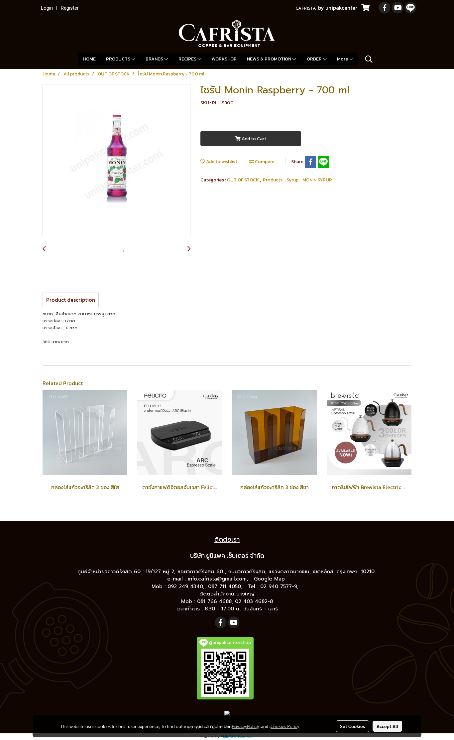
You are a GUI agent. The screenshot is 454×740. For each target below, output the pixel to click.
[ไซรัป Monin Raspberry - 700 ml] (116, 160)
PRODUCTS (118, 58)
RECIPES (187, 58)
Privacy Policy (245, 726)
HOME (89, 58)
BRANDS (155, 58)
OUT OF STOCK (243, 179)
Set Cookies (352, 726)
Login (47, 8)
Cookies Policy (285, 726)
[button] (369, 59)
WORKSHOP (224, 58)
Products (273, 179)
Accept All (387, 726)
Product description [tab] (70, 300)
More (343, 58)
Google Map (270, 578)
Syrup (292, 179)
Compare (264, 161)
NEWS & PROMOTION (269, 58)
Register (70, 8)
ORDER (315, 58)
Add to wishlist (221, 161)
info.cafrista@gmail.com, (219, 578)
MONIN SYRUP (317, 179)
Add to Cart (253, 138)
